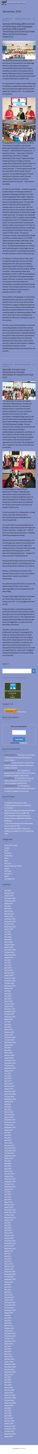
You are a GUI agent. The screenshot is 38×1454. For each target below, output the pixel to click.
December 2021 (9, 1009)
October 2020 (9, 1040)
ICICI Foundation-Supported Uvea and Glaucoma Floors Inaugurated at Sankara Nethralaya (17, 818)
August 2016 (8, 1158)
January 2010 (8, 1362)
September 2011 (10, 1310)
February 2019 (9, 1086)
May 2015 (7, 1197)
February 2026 (9, 893)
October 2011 (9, 1308)
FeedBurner (23, 743)
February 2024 (9, 944)
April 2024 (7, 939)
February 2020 (9, 1055)
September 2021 (10, 1017)
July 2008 (7, 1408)
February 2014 (9, 1235)
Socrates (23, 1448)
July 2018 (7, 1104)
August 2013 (8, 1251)
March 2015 (8, 1202)
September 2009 (10, 1372)
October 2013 (9, 1246)
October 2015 (9, 1184)
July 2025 (7, 906)
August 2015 (8, 1189)
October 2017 (9, 1125)
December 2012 (9, 1271)
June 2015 (7, 1194)
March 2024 (8, 942)
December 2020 (9, 1037)
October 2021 (9, 1014)
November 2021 (9, 1011)
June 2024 (7, 934)
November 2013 (9, 1243)
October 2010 (9, 1338)
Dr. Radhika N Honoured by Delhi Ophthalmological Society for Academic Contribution (17, 805)
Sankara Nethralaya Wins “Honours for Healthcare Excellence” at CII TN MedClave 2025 (19, 831)
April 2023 (7, 968)
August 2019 (8, 1071)
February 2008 (9, 1421)
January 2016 (8, 1176)
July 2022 (7, 991)
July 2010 (7, 1346)
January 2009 (8, 1393)
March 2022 (8, 1001)
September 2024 (10, 926)
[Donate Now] (12, 698)
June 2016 (7, 1163)
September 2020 (10, 1042)
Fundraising (8, 856)
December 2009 (9, 1364)
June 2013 (7, 1256)
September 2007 (10, 1434)
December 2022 (9, 978)
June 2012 (7, 1287)
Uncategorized (9, 879)
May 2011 (7, 1320)
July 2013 (7, 1253)
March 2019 (8, 1084)
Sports (6, 876)
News (6, 861)
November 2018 (9, 1094)
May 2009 (7, 1382)
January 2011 (8, 1331)
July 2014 (7, 1223)
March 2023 (8, 970)
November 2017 (9, 1122)
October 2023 (9, 952)
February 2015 (9, 1205)
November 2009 (9, 1367)
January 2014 (8, 1238)
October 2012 (9, 1277)
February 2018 (9, 1114)
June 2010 (7, 1349)
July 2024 (7, 932)
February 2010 (9, 1359)
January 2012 (8, 1300)
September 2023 (10, 955)
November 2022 (9, 980)
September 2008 (10, 1403)
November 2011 (9, 1305)
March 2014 (8, 1233)
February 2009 (9, 1390)
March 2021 (8, 1029)
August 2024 (8, 929)
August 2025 (8, 903)
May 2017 (7, 1138)
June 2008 (7, 1410)
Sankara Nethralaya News (23, 19)
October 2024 (9, 924)
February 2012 (9, 1297)
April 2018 (7, 1109)
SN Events (7, 871)
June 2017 (7, 1135)
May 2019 (7, 1078)
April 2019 (7, 1081)
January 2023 (8, 975)
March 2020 (8, 1053)
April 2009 (7, 1385)
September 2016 (10, 1156)
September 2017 (10, 1127)
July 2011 (7, 1315)
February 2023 (9, 973)
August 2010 (8, 1344)
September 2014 (10, 1217)
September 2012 (10, 1279)
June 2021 (7, 1024)
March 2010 (8, 1356)
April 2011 (7, 1323)
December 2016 (9, 1148)
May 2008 (7, 1413)
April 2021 (7, 1027)
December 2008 (9, 1395)
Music (6, 858)
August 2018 (8, 1101)
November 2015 (9, 1181)
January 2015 (8, 1207)
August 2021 (8, 1019)
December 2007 (9, 1426)
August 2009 (8, 1374)
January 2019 (8, 1089)
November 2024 (9, 921)
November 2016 (9, 1150)
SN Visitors (8, 874)
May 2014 (7, 1228)
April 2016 (7, 1169)
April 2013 (7, 1261)
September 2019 (10, 1068)
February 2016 (9, 1174)
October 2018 (9, 1096)
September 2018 (10, 1099)
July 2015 (7, 1192)
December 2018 (9, 1091)
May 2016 (7, 1166)
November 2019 (9, 1063)
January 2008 (8, 1423)
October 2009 (9, 1369)
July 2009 (7, 1377)
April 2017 (7, 1140)
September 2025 (10, 901)
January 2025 (8, 916)
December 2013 (9, 1241)
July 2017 (7, 1132)
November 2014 (9, 1212)
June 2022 (7, 993)
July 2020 (7, 1047)
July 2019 (7, 1073)
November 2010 (9, 1336)
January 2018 (8, 1117)
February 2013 (9, 1266)
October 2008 (9, 1400)
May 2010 (7, 1351)
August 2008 (8, 1405)
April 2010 (7, 1354)
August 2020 (8, 1045)
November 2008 (9, 1398)
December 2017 (9, 1120)
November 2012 (9, 1274)
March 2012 (8, 1295)
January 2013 (8, 1269)
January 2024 (8, 947)
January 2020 (8, 1058)
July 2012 (7, 1284)
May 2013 (7, 1259)
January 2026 (8, 896)
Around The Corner (10, 845)
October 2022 (9, 983)
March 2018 (8, 1112)
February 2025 (9, 914)
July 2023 (7, 960)
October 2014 (9, 1215)
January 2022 (8, 1006)
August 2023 (8, 957)
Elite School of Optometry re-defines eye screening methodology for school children (19, 757)
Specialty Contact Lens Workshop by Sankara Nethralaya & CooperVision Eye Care (17, 373)
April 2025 (7, 908)
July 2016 (7, 1161)
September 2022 (10, 986)
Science (6, 868)
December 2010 (9, 1333)
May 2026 (7, 890)
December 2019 (9, 1060)
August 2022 (8, 988)
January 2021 (8, 1035)
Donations (7, 853)
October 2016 (9, 1153)
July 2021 (7, 1022)
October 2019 (9, 1065)
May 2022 (7, 996)
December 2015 (9, 1179)
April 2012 (7, 1292)
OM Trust (7, 863)
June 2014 (7, 1225)
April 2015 (7, 1199)
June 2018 (7, 1107)
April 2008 (7, 1416)
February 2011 (9, 1328)
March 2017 (8, 1143)
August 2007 (8, 1436)
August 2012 (8, 1282)
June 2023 (7, 962)
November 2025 (9, 898)
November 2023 (9, 950)
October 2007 (9, 1431)
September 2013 (10, 1248)
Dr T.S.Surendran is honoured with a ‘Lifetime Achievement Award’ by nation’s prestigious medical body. (19, 773)
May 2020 (7, 1050)
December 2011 (9, 1302)
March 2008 (8, 1418)
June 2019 (7, 1076)
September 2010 (10, 1341)
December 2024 (9, 919)
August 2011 (8, 1313)
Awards (7, 848)
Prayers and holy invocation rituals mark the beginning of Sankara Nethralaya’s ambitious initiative (19, 765)
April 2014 (7, 1230)
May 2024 (7, 937)
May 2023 (7, 965)
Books (6, 850)
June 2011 (7, 1318)
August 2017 (8, 1130)
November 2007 (9, 1429)
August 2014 (8, 1220)
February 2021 (9, 1032)
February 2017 (9, 1145)
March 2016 (8, 1171)
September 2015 (10, 1186)
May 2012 (7, 1289)
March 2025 (8, 911)
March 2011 (8, 1325)
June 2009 (7, 1380)
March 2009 (8, 1387)
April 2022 (7, 999)
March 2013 (8, 1264)
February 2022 (9, 1004)
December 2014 (9, 1210)
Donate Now (21, 712)
